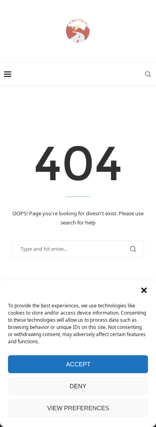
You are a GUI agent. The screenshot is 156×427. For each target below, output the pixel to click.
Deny (78, 386)
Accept (78, 364)
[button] (144, 290)
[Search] (148, 74)
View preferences (78, 408)
